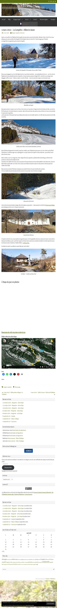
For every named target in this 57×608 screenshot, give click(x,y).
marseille (18, 562)
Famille (48, 559)
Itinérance (22, 33)
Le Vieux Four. (26, 243)
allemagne (4, 559)
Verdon (31, 564)
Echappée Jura (44, 559)
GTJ (50, 559)
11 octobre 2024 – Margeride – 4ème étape (13, 405)
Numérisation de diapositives (19, 430)
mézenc (23, 562)
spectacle (11, 564)
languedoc (8, 562)
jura (5, 562)
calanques (25, 559)
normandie (26, 562)
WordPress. (53, 578)
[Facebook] (49, 1)
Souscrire (8, 468)
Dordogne (36, 559)
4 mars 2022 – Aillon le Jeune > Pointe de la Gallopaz (43, 392)
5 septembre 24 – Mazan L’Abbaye (11, 419)
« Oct (3, 551)
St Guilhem (15, 564)
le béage (13, 562)
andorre (10, 559)
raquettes (9, 387)
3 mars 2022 (6, 33)
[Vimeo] (51, 1)
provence (37, 562)
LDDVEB (11, 562)
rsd (9, 564)
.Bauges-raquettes (16, 33)
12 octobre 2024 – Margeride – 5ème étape (13, 402)
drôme (39, 559)
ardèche (13, 559)
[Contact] (55, 1)
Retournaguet (4, 564)
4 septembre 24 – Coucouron (9, 421)
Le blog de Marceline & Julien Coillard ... (20, 5)
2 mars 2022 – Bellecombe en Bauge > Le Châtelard (12, 393)
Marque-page (17, 387)
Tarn (21, 564)
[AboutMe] (53, 1)
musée (21, 562)
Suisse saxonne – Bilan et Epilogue (16, 438)
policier (34, 562)
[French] (21, 24)
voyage (36, 564)
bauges (5, 387)
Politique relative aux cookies (30, 605)
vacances (25, 564)
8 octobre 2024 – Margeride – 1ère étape (12, 413)
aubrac (16, 559)
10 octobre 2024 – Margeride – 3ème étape (13, 408)
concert (34, 559)
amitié (8, 559)
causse (28, 559)
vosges (34, 564)
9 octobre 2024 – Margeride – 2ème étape (13, 411)
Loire (16, 562)
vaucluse (28, 564)
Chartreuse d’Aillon (50, 205)
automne (19, 559)
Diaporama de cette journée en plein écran (13, 332)
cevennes (30, 559)
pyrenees (40, 562)
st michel (18, 564)
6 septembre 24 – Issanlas (9, 416)
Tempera (47, 578)
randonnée (45, 562)
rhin (7, 564)
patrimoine (30, 562)
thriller (23, 564)
